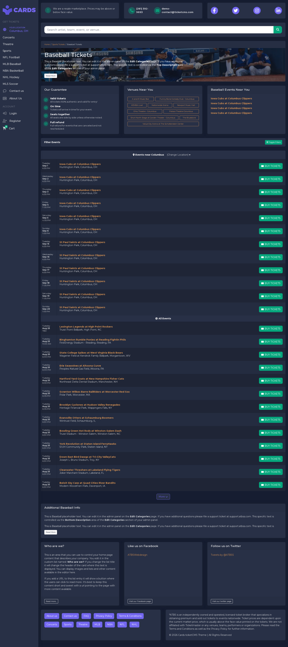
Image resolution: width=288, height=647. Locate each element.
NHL (134, 624)
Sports (68, 624)
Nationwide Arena (160, 105)
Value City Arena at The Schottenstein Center (163, 124)
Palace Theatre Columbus (181, 111)
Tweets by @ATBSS (222, 554)
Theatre (83, 624)
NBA (110, 624)
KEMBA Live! (137, 105)
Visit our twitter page (221, 601)
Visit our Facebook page (140, 601)
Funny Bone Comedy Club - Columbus (177, 99)
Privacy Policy (104, 615)
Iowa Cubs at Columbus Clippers (231, 98)
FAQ (86, 615)
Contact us (70, 615)
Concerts (51, 624)
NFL (122, 624)
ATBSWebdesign (137, 554)
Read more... (51, 601)
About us (51, 615)
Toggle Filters (274, 142)
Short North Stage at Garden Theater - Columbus (152, 118)
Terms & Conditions (130, 615)
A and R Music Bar (140, 99)
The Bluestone (189, 118)
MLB (97, 624)
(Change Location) (178, 154)
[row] (163, 165)
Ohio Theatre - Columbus (145, 111)
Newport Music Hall (186, 105)
